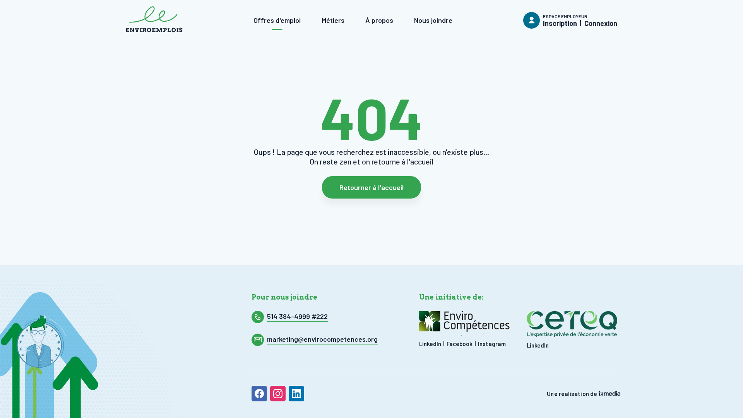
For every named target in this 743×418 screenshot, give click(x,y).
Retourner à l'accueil (371, 187)
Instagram (492, 343)
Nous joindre (433, 20)
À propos (379, 20)
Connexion (600, 23)
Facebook (460, 343)
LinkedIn (430, 343)
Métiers (333, 20)
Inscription (560, 23)
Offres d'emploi (277, 20)
